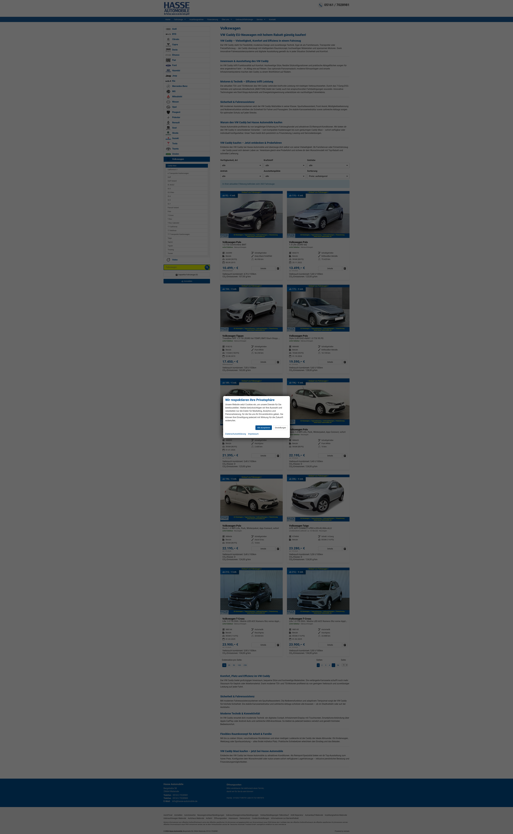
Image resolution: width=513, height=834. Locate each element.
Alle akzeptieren (263, 428)
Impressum (253, 434)
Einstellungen (280, 428)
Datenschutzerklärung (235, 434)
